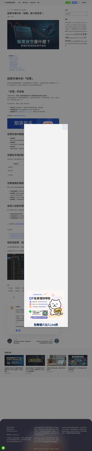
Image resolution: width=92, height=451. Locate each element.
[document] (46, 225)
